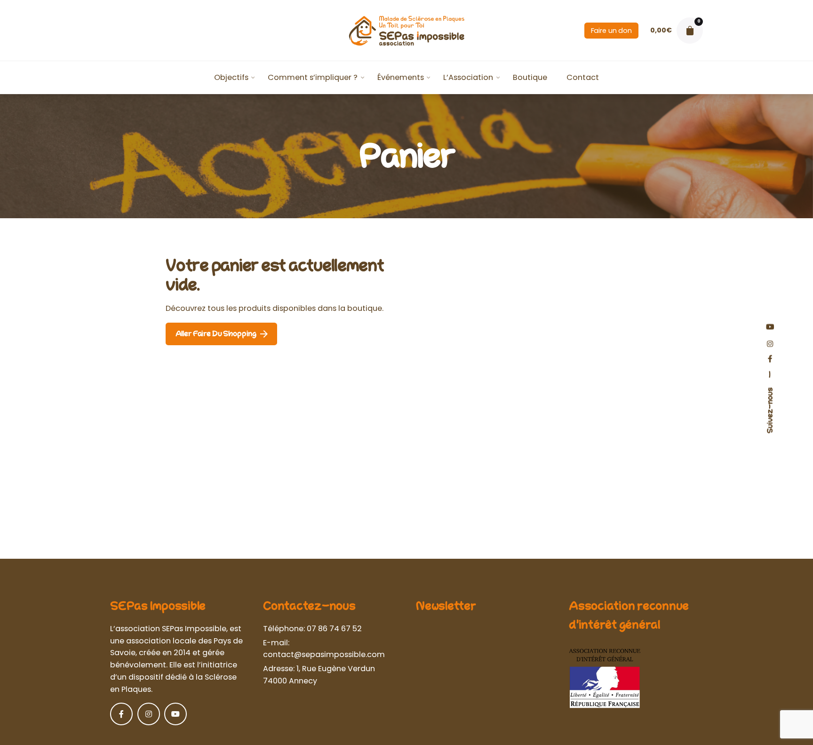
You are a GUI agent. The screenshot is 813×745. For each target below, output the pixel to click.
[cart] (690, 30)
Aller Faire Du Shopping (215, 334)
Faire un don (611, 30)
